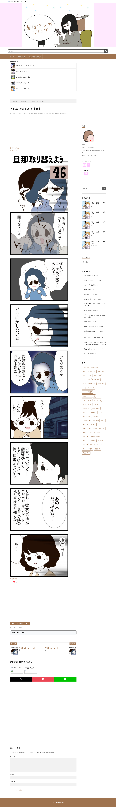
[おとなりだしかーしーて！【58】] (86, 225)
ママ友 (35, 113)
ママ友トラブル (41, 113)
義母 (93, 440)
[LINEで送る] (65, 679)
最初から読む (14, 148)
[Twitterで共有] (21, 679)
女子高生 (57, 113)
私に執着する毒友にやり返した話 (93, 331)
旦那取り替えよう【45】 (27, 648)
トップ (12, 57)
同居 (93, 412)
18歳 (32, 113)
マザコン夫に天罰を (89, 285)
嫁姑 (93, 424)
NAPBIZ (61, 802)
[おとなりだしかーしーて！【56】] (86, 245)
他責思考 (86, 408)
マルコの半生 (87, 392)
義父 (100, 440)
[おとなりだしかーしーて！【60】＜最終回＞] (86, 205)
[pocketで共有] (43, 679)
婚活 (85, 424)
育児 (92, 445)
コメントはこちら (21, 624)
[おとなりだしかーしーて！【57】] (86, 235)
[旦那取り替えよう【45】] (14, 651)
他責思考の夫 (87, 289)
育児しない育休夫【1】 (22, 88)
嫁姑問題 (87, 428)
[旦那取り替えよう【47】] (72, 651)
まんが (94, 367)
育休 (85, 445)
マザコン (96, 379)
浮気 (85, 436)
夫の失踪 (86, 416)
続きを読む (13, 578)
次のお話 (47, 93)
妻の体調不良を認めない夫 (91, 299)
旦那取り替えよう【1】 (22, 83)
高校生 (65, 113)
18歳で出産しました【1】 (23, 77)
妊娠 (61, 113)
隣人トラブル (87, 449)
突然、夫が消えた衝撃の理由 (92, 337)
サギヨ (101, 371)
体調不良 (96, 408)
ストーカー (87, 375)
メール (12, 781)
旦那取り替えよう (23, 113)
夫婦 (53, 113)
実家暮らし (87, 432)
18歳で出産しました (89, 275)
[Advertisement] (43, 128)
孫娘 (101, 428)
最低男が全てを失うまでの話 (92, 326)
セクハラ (97, 375)
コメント (12, 756)
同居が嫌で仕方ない (89, 294)
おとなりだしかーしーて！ (91, 280)
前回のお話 (13, 150)
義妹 (85, 440)
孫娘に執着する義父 (89, 310)
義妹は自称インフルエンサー (92, 349)
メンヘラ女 (87, 400)
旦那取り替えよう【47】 (53, 648)
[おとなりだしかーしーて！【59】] (86, 215)
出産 (50, 113)
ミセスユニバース (89, 396)
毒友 (97, 432)
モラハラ (97, 400)
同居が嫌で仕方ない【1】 (23, 71)
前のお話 (18, 93)
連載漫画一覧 (21, 57)
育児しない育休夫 (89, 353)
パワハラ (86, 379)
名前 (12, 774)
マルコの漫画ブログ (35, 57)
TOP (32, 93)
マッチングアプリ (89, 384)
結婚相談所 (95, 436)
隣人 (99, 445)
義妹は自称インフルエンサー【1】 (26, 65)
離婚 (97, 449)
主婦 (47, 113)
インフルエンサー (89, 371)
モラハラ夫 (87, 404)
